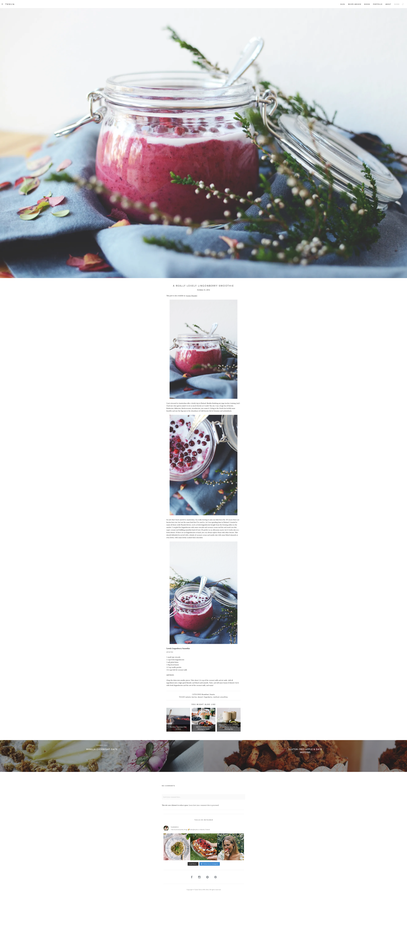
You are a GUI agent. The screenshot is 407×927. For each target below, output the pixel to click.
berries (194, 697)
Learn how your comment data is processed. (204, 805)
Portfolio (377, 4)
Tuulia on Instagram (203, 820)
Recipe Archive (354, 4)
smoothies (224, 697)
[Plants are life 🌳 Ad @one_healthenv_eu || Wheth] (230, 846)
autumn (188, 697)
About (388, 4)
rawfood (216, 697)
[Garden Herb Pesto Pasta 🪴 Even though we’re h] (176, 846)
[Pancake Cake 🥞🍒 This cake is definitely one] (203, 846)
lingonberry (208, 697)
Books (367, 4)
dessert (200, 697)
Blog (343, 4)
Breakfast (205, 694)
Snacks (212, 694)
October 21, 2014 (203, 290)
